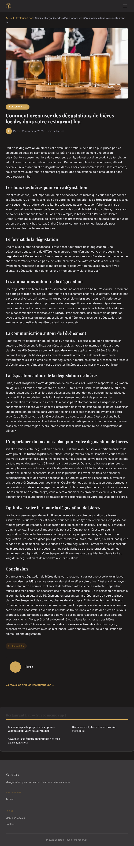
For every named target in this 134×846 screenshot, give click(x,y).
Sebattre (12, 774)
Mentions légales (15, 817)
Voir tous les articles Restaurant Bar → (30, 685)
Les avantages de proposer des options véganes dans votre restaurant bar (31, 728)
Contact (10, 824)
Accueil (10, 18)
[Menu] (124, 6)
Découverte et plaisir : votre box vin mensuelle (94, 728)
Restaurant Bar (24, 18)
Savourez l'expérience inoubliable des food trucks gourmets (34, 740)
